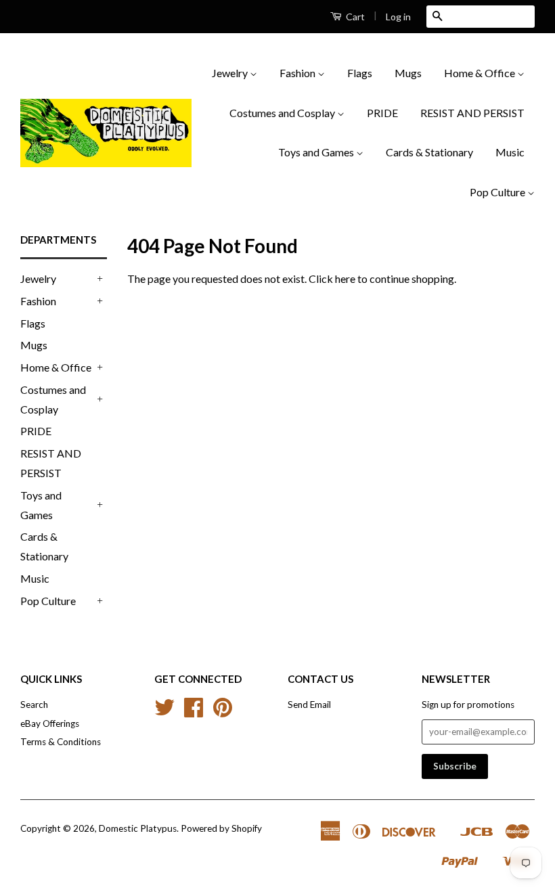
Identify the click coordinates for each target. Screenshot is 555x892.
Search (34, 704)
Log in (398, 16)
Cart (354, 16)
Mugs (408, 72)
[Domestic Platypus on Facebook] (193, 712)
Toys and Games (317, 152)
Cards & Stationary (429, 152)
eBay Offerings (49, 723)
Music (510, 152)
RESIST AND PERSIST (472, 112)
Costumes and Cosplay (283, 112)
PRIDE (382, 112)
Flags (359, 72)
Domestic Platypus (138, 828)
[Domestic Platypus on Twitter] (164, 712)
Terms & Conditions (60, 741)
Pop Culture (498, 191)
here (345, 278)
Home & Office (480, 72)
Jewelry (231, 72)
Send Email (309, 704)
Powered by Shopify (221, 828)
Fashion (298, 72)
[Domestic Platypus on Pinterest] (223, 712)
